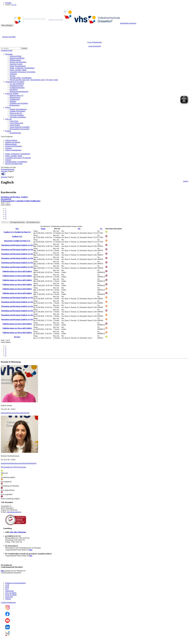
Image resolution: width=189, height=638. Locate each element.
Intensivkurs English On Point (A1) (17, 241)
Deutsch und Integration (18, 62)
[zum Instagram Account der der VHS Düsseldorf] (7, 609)
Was (17, 229)
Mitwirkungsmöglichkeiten (19, 91)
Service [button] (7, 107)
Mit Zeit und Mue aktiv (14, 164)
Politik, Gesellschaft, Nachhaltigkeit (22, 68)
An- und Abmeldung (17, 84)
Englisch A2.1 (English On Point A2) (17, 232)
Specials (12, 76)
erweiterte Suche (6, 50)
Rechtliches (14, 89)
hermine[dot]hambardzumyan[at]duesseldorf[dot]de (18, 463)
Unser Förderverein (16, 123)
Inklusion (13, 101)
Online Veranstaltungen (18, 66)
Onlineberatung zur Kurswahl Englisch (17, 271)
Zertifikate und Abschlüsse (19, 103)
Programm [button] (8, 54)
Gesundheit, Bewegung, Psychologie (22, 72)
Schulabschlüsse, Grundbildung (21, 78)
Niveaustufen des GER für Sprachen (13, 467)
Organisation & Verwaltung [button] (14, 82)
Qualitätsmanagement (17, 88)
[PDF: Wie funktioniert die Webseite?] (3, 30)
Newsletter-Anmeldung (18, 117)
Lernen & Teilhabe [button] (11, 93)
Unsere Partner (15, 125)
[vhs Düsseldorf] (60, 23)
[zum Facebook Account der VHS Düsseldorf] (7, 615)
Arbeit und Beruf (15, 56)
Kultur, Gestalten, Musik (18, 70)
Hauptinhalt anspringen (128, 23)
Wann (43, 229)
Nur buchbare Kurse (33, 222)
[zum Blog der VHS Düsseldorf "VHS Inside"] (7, 635)
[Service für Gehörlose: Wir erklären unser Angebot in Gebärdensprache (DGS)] (3, 34)
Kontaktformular (15, 133)
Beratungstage (14, 105)
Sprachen (16, 64)
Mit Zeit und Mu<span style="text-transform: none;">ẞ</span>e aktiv (34, 80)
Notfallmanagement (16, 86)
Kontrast (8, 3)
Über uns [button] (8, 119)
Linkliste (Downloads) (17, 111)
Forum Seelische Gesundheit (19, 127)
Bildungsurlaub (15, 97)
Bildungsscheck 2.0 (16, 95)
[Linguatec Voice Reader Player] (8, 174)
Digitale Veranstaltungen (18, 109)
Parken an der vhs (16, 113)
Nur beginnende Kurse (17, 222)
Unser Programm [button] (7, 136)
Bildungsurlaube (15, 60)
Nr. (101, 229)
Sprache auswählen (9, 37)
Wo (79, 229)
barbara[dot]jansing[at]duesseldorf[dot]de (15, 413)
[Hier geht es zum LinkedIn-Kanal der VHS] (7, 629)
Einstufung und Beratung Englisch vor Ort (17, 245)
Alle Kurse (5, 222)
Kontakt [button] (8, 131)
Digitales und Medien (17, 58)
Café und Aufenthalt (17, 115)
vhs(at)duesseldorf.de (14, 512)
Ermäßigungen (15, 99)
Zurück (185, 181)
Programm (4, 169)
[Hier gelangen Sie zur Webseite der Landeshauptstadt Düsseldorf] (16, 579)
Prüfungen (13, 74)
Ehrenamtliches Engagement (19, 129)
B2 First (17, 337)
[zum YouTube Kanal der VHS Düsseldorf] (7, 622)
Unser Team (14, 121)
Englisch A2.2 (17, 236)
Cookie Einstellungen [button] (8, 602)
